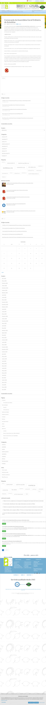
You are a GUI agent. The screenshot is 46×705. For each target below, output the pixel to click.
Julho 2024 (4, 309)
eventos (3, 141)
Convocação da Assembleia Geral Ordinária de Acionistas (13, 105)
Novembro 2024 (5, 304)
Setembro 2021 (5, 330)
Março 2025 (4, 299)
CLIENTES (37, 0)
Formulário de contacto (7, 402)
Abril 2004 (4, 389)
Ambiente (4, 148)
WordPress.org (5, 477)
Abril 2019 (4, 354)
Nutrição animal (5, 153)
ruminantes (10, 493)
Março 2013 (4, 372)
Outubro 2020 (4, 339)
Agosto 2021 (4, 332)
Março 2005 (4, 387)
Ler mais (4, 523)
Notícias (3, 419)
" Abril (2, 272)
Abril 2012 (4, 377)
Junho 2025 (4, 297)
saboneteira (4, 146)
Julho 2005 (4, 384)
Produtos (3, 155)
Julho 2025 (4, 295)
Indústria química (5, 143)
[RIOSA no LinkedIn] (37, 573)
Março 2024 (4, 313)
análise (3, 483)
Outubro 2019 (4, 351)
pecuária (32, 167)
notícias (38, 170)
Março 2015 (4, 370)
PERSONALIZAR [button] (42, 702)
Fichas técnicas (6, 409)
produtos (17, 173)
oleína (3, 423)
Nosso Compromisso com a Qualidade (10, 435)
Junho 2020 (4, 342)
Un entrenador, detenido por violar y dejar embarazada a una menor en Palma (19, 503)
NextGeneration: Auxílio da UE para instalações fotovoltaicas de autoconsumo (17, 118)
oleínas (3, 426)
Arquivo (4, 407)
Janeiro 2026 (4, 285)
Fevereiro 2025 (5, 302)
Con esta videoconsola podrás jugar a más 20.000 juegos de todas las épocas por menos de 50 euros (21, 513)
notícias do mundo (5, 498)
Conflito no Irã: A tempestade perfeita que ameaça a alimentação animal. (16, 100)
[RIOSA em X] (35, 573)
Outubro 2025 (4, 290)
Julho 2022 (4, 325)
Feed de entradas (5, 472)
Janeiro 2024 (4, 318)
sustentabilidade (33, 173)
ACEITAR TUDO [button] (31, 702)
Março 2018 (4, 363)
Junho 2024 (4, 311)
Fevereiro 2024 (5, 316)
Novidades (5, 173)
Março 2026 (4, 280)
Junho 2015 (4, 368)
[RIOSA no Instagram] (39, 573)
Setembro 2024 (5, 306)
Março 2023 (4, 323)
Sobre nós (4, 428)
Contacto (3, 400)
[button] (41, 1)
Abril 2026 (4, 278)
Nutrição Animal (5, 421)
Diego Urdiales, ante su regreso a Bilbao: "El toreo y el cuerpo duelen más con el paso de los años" (23, 509)
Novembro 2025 (5, 287)
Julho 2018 (4, 361)
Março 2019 (4, 356)
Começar (3, 416)
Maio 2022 (4, 328)
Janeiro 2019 (4, 358)
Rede (4, 176)
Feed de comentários (6, 474)
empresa (3, 78)
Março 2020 (4, 344)
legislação (31, 170)
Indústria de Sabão (5, 412)
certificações (23, 163)
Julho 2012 (4, 375)
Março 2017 (4, 365)
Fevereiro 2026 (5, 283)
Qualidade (4, 139)
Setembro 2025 (5, 292)
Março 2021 (4, 337)
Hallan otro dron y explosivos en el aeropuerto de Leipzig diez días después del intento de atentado (23, 500)
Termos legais (3, 702)
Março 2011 (4, 382)
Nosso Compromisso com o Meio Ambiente (11, 433)
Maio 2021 (4, 335)
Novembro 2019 (5, 349)
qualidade (11, 163)
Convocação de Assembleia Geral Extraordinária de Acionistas (14, 109)
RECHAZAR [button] (36, 702)
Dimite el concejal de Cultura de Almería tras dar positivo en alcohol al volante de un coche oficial (23, 506)
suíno (39, 491)
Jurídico (4, 430)
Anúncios (4, 136)
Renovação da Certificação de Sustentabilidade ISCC (12, 113)
